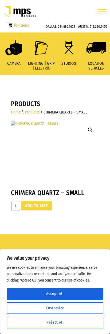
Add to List (36, 205)
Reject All (55, 322)
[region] (55, 291)
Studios (68, 63)
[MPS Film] (20, 11)
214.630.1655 (66, 26)
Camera (14, 63)
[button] (90, 130)
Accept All (55, 293)
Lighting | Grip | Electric (41, 66)
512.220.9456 (98, 26)
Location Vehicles (96, 66)
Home (16, 112)
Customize (55, 308)
